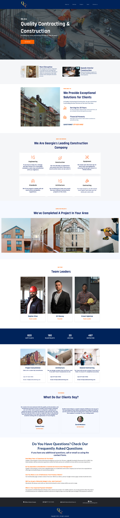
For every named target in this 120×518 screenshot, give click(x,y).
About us (67, 4)
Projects (81, 4)
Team (88, 4)
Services (74, 4)
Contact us (95, 4)
